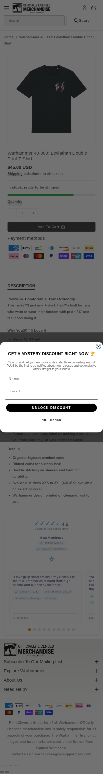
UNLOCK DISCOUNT (51, 407)
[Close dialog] (98, 346)
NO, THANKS (51, 420)
